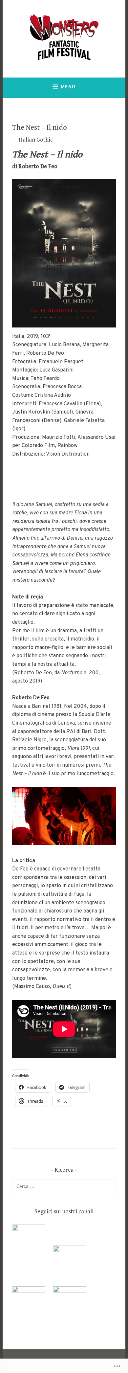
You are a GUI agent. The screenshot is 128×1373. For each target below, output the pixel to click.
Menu (68, 87)
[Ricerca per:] (64, 1186)
